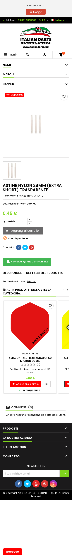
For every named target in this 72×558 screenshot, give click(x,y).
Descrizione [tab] (12, 273)
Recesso (12, 552)
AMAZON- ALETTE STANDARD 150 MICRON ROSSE (30, 359)
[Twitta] (25, 247)
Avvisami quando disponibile (27, 261)
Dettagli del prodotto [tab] (45, 273)
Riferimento (10, 195)
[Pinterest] (31, 247)
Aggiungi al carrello (22, 231)
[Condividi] (18, 247)
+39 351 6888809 (26, 20)
